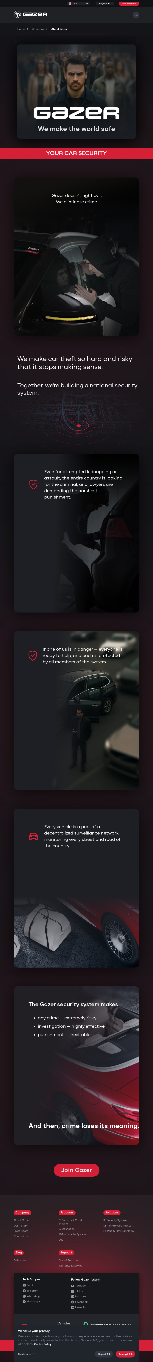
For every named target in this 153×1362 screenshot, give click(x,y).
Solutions (112, 1212)
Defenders (20, 1260)
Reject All (104, 1354)
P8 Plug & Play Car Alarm (118, 1231)
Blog (18, 1252)
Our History (21, 1225)
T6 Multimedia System (72, 1234)
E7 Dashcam (66, 1228)
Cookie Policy (42, 1344)
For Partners (129, 3)
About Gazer (21, 1220)
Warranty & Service (70, 1265)
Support (66, 1252)
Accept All (125, 1354)
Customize (24, 1354)
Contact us (21, 1236)
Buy (61, 1239)
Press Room (21, 1231)
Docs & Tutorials (69, 1260)
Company (22, 1212)
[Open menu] (136, 15)
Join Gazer (76, 1170)
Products (67, 1212)
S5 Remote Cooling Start (118, 1225)
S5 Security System (115, 1220)
